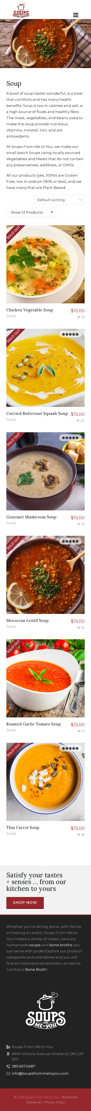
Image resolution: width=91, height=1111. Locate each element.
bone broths (61, 945)
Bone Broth (36, 969)
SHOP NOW (25, 902)
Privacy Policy (54, 1102)
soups (35, 945)
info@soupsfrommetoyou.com (40, 1073)
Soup (11, 316)
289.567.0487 (23, 1066)
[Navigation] (75, 15)
